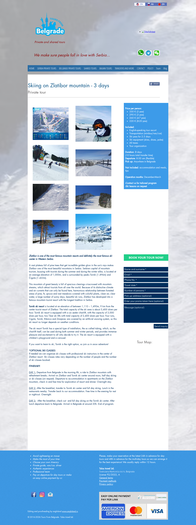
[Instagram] (42, 494)
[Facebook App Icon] (33, 494)
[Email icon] (50, 494)
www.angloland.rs (70, 511)
